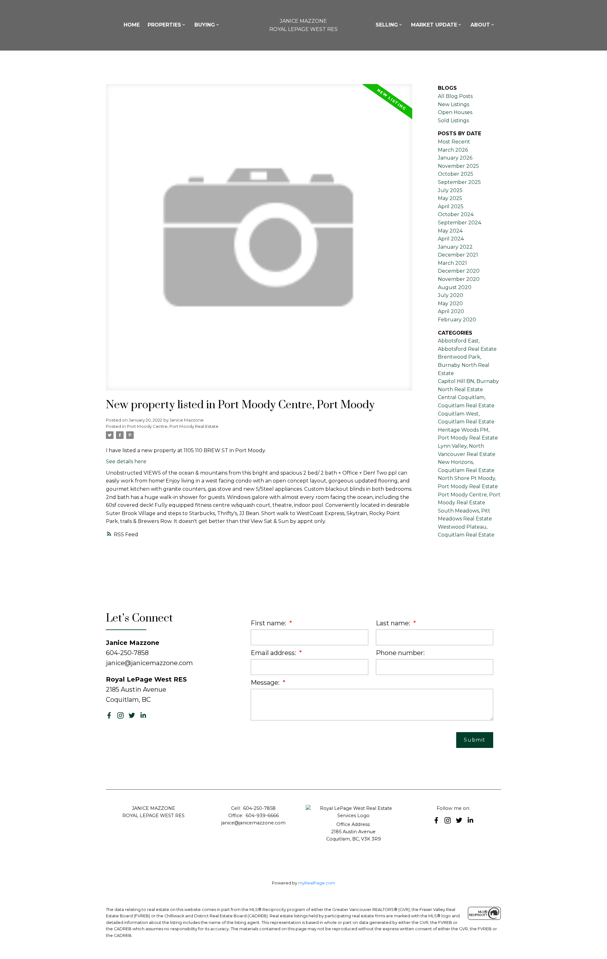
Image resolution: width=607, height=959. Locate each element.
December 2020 (459, 271)
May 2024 (450, 231)
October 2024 (456, 214)
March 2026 (453, 150)
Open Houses (455, 112)
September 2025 (459, 182)
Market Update (434, 25)
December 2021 (458, 255)
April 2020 (451, 311)
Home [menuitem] (132, 25)
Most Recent (454, 142)
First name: (269, 623)
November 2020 (459, 279)
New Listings (453, 104)
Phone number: (400, 653)
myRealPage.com (316, 883)
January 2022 (455, 247)
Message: (266, 682)
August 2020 (454, 287)
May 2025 (450, 198)
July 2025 (450, 190)
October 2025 (455, 174)
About (480, 25)
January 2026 (455, 158)
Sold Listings (453, 121)
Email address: (274, 653)
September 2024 (459, 223)
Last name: (394, 623)
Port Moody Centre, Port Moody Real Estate (172, 426)
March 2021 (452, 263)
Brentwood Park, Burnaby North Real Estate (463, 365)
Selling (387, 25)
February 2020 (457, 320)
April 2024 (451, 239)
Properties (164, 25)
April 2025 (450, 206)
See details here (126, 461)
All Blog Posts (455, 96)
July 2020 (450, 295)
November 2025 (458, 166)
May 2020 (450, 303)
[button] (109, 715)
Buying (204, 25)
